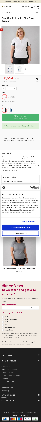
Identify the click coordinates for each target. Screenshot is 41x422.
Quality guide (6, 390)
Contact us (5, 366)
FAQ (3, 384)
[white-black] (4, 110)
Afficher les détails (28, 221)
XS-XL (15, 170)
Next (26, 69)
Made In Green (7, 387)
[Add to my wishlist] (37, 79)
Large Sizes (9, 330)
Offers (7, 325)
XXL (4, 97)
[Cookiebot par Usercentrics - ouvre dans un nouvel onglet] (30, 187)
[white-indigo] (10, 110)
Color (3, 106)
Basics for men (10, 317)
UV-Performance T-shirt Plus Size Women (19, 268)
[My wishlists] (35, 6)
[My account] (32, 6)
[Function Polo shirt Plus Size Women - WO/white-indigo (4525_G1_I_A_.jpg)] (19, 69)
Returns (4, 378)
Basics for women (11, 319)
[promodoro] (6, 6)
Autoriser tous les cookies (20, 227)
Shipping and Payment (10, 375)
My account (8, 395)
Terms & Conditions (9, 369)
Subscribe (34, 308)
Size (3, 92)
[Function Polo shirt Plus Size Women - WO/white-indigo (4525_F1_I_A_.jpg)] (9, 69)
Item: (3, 153)
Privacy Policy (15, 335)
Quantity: (5, 85)
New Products (10, 327)
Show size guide (9, 102)
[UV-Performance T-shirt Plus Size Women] (19, 248)
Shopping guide (7, 381)
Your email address (9, 304)
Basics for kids (10, 322)
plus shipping (12, 81)
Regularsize (12, 97)
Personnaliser (19, 233)
